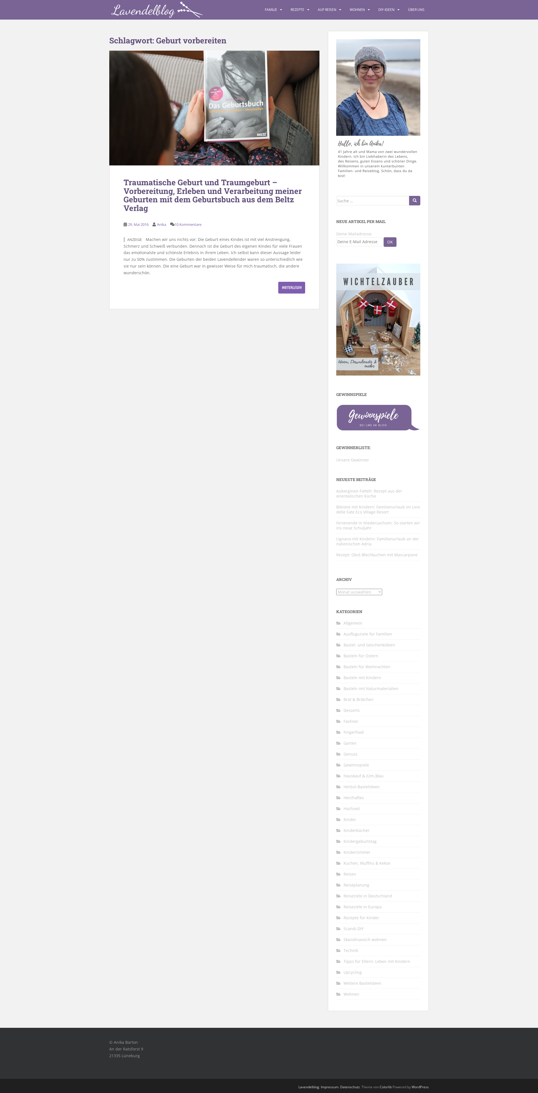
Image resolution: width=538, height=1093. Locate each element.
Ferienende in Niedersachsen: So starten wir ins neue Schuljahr (378, 525)
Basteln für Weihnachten (367, 666)
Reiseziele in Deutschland (368, 896)
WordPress (420, 1087)
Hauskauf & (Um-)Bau (364, 775)
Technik (351, 950)
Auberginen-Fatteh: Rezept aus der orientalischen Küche (369, 493)
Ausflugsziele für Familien (368, 634)
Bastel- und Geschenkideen (369, 645)
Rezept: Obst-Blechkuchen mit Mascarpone (377, 554)
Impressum (329, 1087)
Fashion (351, 721)
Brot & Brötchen (359, 699)
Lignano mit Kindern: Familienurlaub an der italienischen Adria (377, 541)
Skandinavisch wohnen (365, 939)
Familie (271, 9)
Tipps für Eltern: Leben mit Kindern (377, 961)
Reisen (350, 874)
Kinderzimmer (357, 852)
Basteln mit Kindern (362, 677)
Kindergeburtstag (360, 841)
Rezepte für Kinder (361, 917)
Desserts (352, 710)
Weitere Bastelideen (362, 983)
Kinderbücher (357, 830)
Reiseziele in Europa (363, 906)
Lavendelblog (308, 1087)
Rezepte (297, 9)
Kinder (350, 819)
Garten (350, 743)
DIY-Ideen (386, 9)
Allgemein (353, 623)
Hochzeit (352, 808)
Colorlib (386, 1087)
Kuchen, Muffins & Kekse (367, 863)
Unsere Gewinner (352, 460)
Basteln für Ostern (361, 655)
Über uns (416, 9)
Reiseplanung (356, 885)
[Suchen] (414, 200)
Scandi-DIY (354, 928)
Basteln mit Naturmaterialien (371, 688)
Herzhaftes (354, 797)
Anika (161, 224)
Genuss (351, 754)
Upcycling (353, 972)
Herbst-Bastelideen (362, 786)
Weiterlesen (292, 287)
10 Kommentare (188, 224)
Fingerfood (354, 732)
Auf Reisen (327, 9)
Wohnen (357, 9)
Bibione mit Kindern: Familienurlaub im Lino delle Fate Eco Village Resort (378, 509)
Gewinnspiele (356, 765)
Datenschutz (350, 1087)
